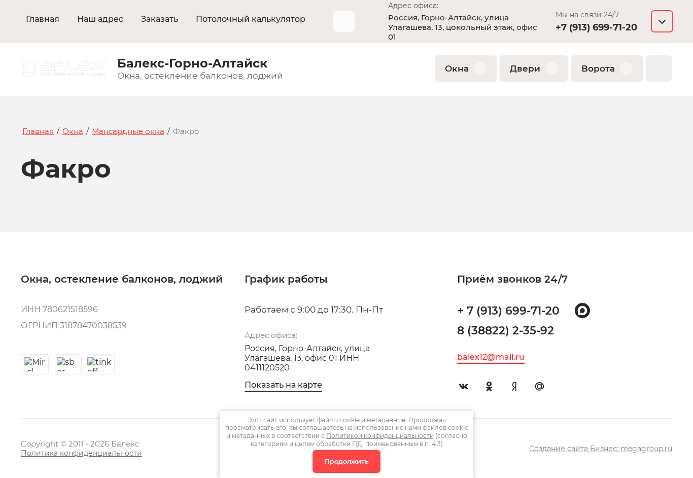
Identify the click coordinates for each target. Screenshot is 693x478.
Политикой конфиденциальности (380, 435)
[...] (344, 21)
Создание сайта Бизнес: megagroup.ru (600, 448)
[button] (601, 21)
